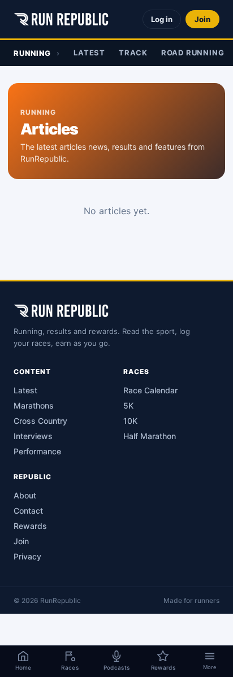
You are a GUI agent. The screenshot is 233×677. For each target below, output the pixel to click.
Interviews (33, 436)
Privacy (27, 556)
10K (130, 421)
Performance (37, 451)
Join (202, 19)
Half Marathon (149, 436)
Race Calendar (150, 390)
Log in (161, 19)
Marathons (34, 405)
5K (128, 405)
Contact (28, 510)
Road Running (192, 52)
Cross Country (40, 421)
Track (133, 52)
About (25, 495)
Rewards (30, 526)
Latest (89, 52)
